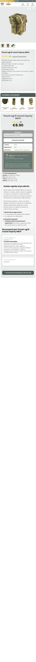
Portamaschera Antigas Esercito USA (5, 108)
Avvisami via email (18, 140)
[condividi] (33, 9)
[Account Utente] (23, 4)
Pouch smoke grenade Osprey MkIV (31, 108)
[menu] (2, 4)
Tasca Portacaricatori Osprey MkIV (14, 108)
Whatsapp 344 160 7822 (28, 1)
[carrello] (32, 4)
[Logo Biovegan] (8, 4)
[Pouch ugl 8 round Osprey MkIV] (18, 24)
